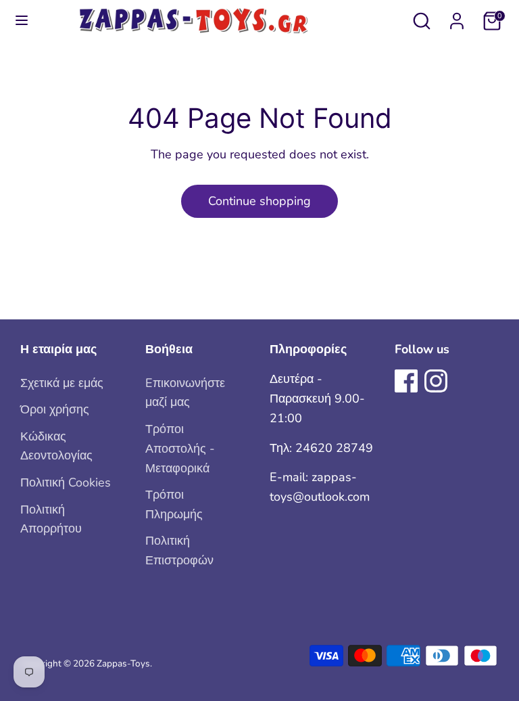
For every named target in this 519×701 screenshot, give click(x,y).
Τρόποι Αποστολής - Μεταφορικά (180, 448)
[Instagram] (435, 380)
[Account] (456, 17)
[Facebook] (406, 380)
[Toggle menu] (21, 21)
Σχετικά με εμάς (61, 383)
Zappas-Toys (123, 663)
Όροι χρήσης (54, 409)
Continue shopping (259, 201)
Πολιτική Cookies (65, 482)
